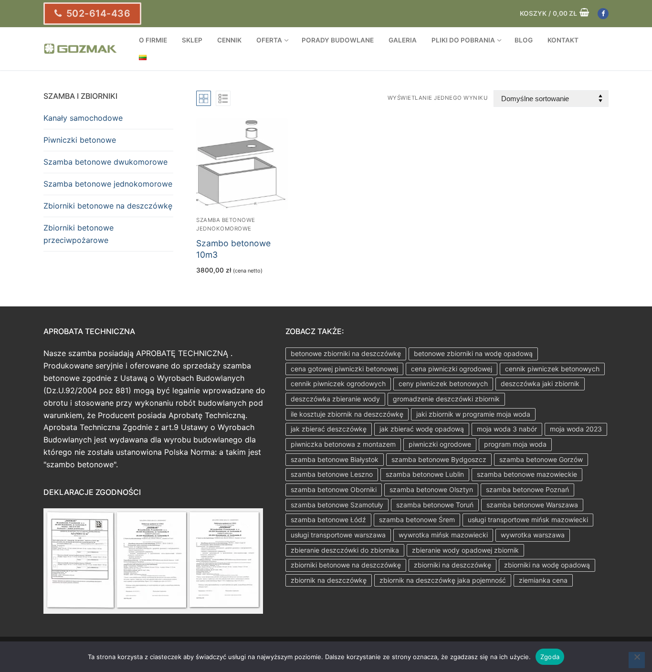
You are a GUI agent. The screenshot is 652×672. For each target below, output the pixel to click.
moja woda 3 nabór (507, 429)
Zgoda (549, 657)
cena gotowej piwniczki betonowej (344, 369)
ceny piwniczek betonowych (443, 383)
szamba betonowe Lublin (425, 474)
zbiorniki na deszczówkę (452, 565)
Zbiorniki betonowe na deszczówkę (107, 205)
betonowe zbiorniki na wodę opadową (473, 353)
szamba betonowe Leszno (332, 474)
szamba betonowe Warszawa (532, 505)
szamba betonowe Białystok (335, 459)
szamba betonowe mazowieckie (527, 474)
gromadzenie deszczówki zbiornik (446, 399)
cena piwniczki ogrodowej (451, 369)
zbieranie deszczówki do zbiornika (345, 550)
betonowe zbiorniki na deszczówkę (346, 353)
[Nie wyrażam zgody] (637, 660)
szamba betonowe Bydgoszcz (438, 459)
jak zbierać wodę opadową (421, 429)
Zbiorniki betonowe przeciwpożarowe (78, 234)
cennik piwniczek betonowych (552, 369)
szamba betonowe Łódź (328, 519)
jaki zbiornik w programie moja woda (473, 414)
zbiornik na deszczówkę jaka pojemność (442, 580)
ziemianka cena (543, 580)
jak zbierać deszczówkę (329, 429)
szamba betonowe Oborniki (334, 489)
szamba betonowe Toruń (434, 505)
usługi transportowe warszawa (338, 535)
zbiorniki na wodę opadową (547, 565)
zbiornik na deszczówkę (329, 580)
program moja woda (515, 444)
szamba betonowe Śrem (417, 519)
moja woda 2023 (576, 429)
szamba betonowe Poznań (527, 489)
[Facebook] (603, 13)
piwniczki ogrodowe (440, 444)
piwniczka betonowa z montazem (343, 444)
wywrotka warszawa (533, 535)
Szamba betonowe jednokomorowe (107, 184)
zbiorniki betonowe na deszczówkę (346, 565)
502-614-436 (96, 13)
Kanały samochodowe (83, 118)
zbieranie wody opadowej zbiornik (465, 550)
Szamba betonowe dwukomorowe (105, 162)
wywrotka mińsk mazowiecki (443, 535)
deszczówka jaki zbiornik (540, 383)
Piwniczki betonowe (79, 140)
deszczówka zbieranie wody (335, 399)
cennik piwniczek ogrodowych (338, 383)
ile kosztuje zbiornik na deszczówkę (347, 414)
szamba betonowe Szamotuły (337, 505)
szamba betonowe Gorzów (541, 459)
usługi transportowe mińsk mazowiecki (528, 519)
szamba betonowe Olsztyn (431, 489)
